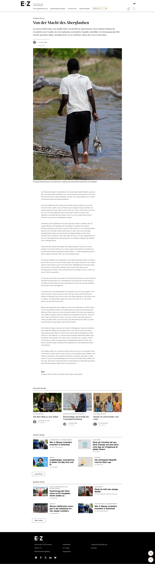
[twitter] (46, 557)
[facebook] (41, 557)
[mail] (36, 557)
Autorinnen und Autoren (43, 544)
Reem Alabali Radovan (57, 447)
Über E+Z (37, 548)
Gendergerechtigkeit (57, 9)
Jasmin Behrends (101, 494)
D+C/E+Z (97, 451)
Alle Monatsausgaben (42, 551)
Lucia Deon (54, 467)
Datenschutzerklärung (99, 544)
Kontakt (94, 548)
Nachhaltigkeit (84, 9)
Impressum (67, 551)
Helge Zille (54, 498)
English (134, 4)
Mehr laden (39, 520)
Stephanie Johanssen (111, 494)
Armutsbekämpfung (40, 9)
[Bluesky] (55, 557)
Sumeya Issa (103, 423)
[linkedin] (50, 557)
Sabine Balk (72, 423)
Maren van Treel (44, 420)
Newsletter (67, 544)
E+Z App (66, 548)
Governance (72, 9)
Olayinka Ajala (55, 513)
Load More (38, 474)
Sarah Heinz (100, 464)
